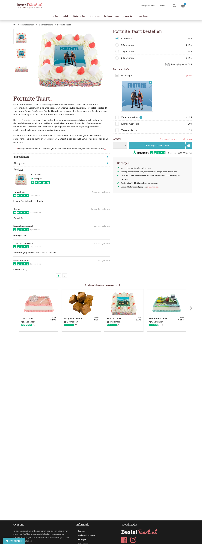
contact (163, 5)
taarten (55, 16)
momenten (128, 16)
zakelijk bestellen (147, 5)
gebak (65, 16)
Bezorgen (82, 539)
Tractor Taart (114, 318)
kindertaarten (79, 16)
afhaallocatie (152, 187)
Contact (81, 531)
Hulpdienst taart (158, 318)
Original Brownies (73, 318)
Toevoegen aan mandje (157, 145)
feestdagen (143, 16)
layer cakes (95, 16)
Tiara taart (27, 318)
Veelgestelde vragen (86, 535)
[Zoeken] (174, 5)
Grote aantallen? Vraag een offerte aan (176, 139)
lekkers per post (111, 16)
